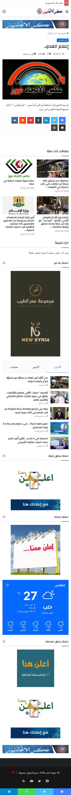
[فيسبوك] (62, 120)
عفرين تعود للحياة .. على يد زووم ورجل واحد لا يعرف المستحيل (25, 426)
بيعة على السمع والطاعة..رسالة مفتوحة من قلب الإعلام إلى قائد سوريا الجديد (26, 411)
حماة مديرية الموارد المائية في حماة (18, 182)
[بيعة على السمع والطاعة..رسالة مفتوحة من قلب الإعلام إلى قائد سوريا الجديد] (59, 413)
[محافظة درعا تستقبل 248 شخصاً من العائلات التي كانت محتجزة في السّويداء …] (53, 168)
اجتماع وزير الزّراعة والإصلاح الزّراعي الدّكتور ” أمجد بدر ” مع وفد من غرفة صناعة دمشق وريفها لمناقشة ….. (54, 222)
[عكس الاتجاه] (49, 11)
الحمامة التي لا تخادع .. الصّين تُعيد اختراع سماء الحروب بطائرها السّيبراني (28, 440)
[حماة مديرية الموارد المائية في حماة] (18, 168)
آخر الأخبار (51, 33)
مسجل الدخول (47, 252)
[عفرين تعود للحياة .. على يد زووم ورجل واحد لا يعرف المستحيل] (59, 428)
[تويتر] (54, 120)
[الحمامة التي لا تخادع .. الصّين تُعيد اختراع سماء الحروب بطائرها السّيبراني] (59, 443)
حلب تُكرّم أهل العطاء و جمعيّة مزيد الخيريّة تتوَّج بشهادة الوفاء (27, 380)
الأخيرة (57, 367)
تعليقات (14, 367)
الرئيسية (62, 33)
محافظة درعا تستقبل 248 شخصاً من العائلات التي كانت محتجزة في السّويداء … (54, 184)
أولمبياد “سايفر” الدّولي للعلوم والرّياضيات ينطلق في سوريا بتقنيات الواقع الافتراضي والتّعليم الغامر (27, 396)
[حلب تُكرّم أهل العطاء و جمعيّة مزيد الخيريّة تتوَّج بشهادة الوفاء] (59, 382)
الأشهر (36, 367)
